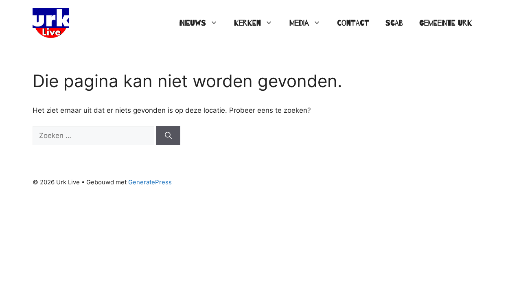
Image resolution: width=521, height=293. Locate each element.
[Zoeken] (168, 136)
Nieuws (192, 23)
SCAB (394, 23)
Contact (353, 23)
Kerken (247, 23)
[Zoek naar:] (94, 135)
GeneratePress (150, 182)
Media (299, 23)
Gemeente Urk (445, 23)
